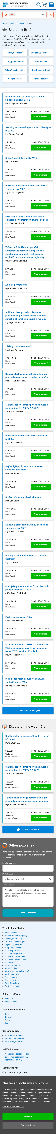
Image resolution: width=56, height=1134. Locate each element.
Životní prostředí (12, 986)
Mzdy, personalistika (13, 947)
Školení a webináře (17, 23)
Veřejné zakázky (12, 980)
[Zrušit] (51, 15)
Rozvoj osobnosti (12, 965)
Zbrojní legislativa (12, 983)
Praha (7, 1020)
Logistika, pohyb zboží (14, 944)
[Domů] (3, 23)
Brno (7, 1014)
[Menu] (51, 4)
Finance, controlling (13, 938)
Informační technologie (15, 941)
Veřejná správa (11, 977)
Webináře (9, 998)
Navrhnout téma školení (15, 1038)
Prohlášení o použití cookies (17, 1054)
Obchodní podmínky (13, 1060)
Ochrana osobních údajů (15, 959)
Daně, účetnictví (11, 933)
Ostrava (8, 1017)
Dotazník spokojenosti (14, 1035)
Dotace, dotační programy (16, 935)
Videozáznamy (11, 1001)
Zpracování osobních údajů (16, 1057)
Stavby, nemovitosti (13, 974)
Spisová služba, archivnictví (17, 971)
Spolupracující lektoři (14, 1041)
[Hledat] (38, 4)
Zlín (6, 1023)
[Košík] (44, 4)
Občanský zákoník (12, 950)
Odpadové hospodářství (15, 956)
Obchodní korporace (13, 953)
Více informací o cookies (13, 1106)
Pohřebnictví (10, 962)
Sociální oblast (11, 968)
